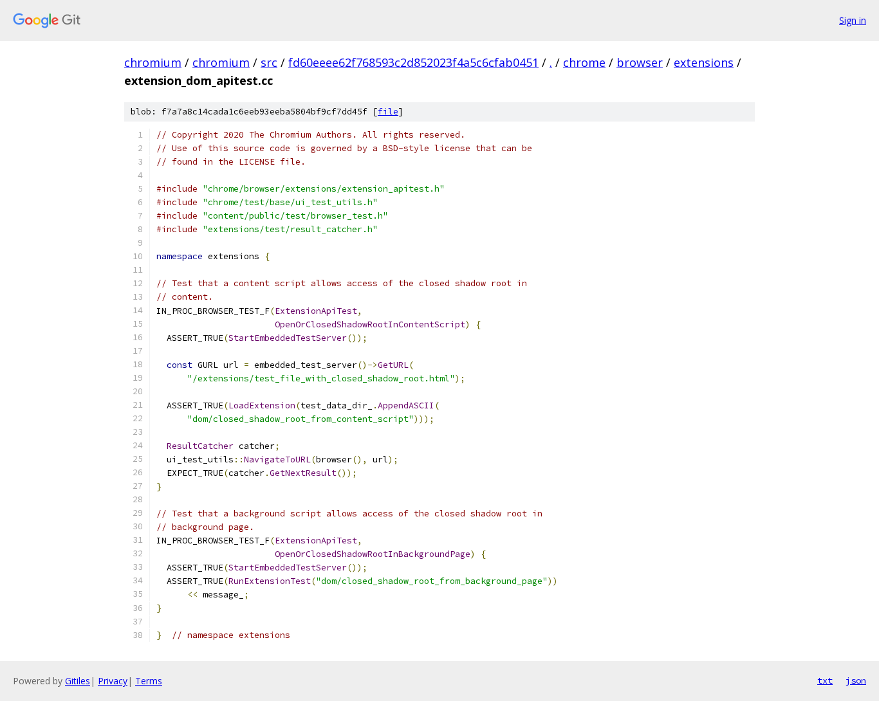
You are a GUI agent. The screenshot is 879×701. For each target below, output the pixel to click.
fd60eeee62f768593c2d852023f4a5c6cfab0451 (413, 62)
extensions (704, 62)
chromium (152, 62)
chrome (584, 62)
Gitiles (77, 681)
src (269, 62)
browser (639, 62)
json (856, 680)
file (388, 111)
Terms (148, 681)
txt (825, 680)
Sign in (852, 20)
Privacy (112, 681)
